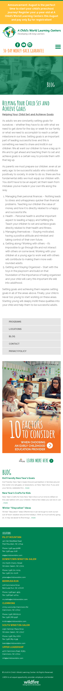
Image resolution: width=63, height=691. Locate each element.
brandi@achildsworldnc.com (13, 643)
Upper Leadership (13, 647)
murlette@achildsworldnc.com (15, 599)
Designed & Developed (32, 685)
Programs (15, 321)
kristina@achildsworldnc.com (14, 621)
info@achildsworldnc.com (12, 658)
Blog (12, 336)
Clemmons (8, 603)
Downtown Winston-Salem (19, 559)
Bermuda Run (10, 581)
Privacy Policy (17, 351)
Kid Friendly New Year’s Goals (18, 478)
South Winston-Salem (16, 625)
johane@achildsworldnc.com (14, 577)
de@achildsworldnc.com (12, 555)
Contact (14, 344)
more (27, 488)
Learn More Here (37, 460)
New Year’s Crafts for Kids (16, 493)
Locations (15, 329)
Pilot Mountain (11, 537)
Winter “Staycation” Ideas (16, 508)
